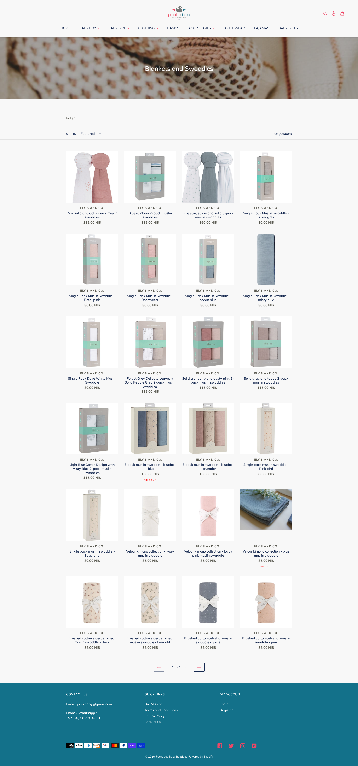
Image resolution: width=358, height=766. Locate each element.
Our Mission (153, 704)
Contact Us (152, 722)
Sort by (71, 133)
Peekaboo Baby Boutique (171, 756)
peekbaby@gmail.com (94, 704)
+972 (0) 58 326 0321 (83, 718)
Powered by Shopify (200, 756)
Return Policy (154, 716)
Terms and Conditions (161, 710)
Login (224, 704)
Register (226, 710)
